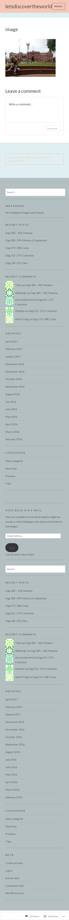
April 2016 (11, 424)
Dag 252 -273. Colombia (19, 255)
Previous (10, 476)
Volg (12, 547)
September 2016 (15, 386)
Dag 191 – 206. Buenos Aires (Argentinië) (29, 159)
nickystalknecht (24, 299)
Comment (52, 128)
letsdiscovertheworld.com (33, 6)
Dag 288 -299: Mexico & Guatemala (26, 240)
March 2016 (12, 431)
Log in (8, 870)
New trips (11, 468)
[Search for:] (35, 192)
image (11, 29)
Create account (14, 863)
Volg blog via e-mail (23, 510)
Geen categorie (14, 460)
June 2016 (11, 409)
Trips (8, 483)
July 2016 (10, 401)
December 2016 (14, 364)
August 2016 (12, 394)
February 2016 (13, 439)
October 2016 (13, 379)
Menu (58, 6)
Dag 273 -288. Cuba (16, 247)
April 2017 (11, 341)
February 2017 (13, 348)
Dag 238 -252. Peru (16, 263)
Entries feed (12, 878)
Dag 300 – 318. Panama (18, 232)
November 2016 (14, 371)
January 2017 (13, 356)
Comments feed (14, 885)
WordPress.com (14, 893)
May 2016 (11, 416)
